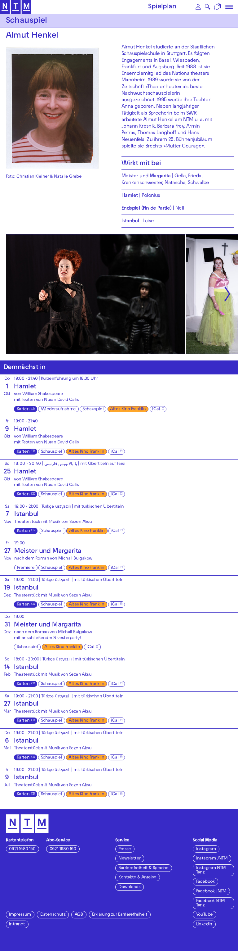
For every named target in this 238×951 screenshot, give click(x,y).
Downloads (129, 887)
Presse (124, 849)
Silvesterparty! (67, 638)
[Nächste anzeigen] (227, 294)
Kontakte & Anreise (137, 878)
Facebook (205, 882)
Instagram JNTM (212, 859)
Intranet (17, 924)
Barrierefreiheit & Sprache (143, 868)
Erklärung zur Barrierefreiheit (119, 915)
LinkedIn (204, 924)
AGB (79, 915)
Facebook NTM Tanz (210, 903)
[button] (198, 7)
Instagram (206, 849)
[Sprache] (218, 7)
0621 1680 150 (22, 849)
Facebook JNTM (211, 892)
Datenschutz (52, 915)
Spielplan (162, 7)
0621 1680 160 (63, 849)
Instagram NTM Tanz (211, 870)
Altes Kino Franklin (128, 409)
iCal (156, 409)
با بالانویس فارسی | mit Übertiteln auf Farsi (84, 464)
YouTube (204, 915)
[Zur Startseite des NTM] (15, 7)
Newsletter (129, 859)
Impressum (20, 915)
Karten (23, 409)
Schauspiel (93, 409)
